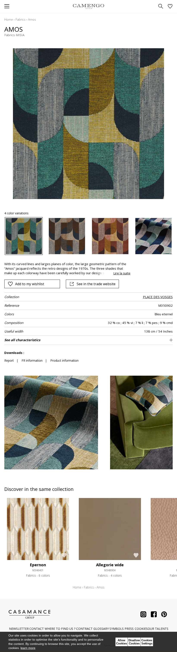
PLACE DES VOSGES (158, 297)
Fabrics (20, 19)
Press (129, 629)
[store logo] (88, 6)
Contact (36, 629)
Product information (64, 360)
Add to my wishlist (29, 284)
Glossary (101, 629)
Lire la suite (121, 273)
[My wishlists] (170, 6)
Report (9, 360)
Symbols (116, 629)
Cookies (141, 629)
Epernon (38, 564)
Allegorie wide (110, 564)
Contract (84, 629)
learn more (28, 648)
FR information (32, 360)
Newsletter (19, 629)
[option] (24, 236)
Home (8, 19)
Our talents (158, 629)
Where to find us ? (60, 629)
